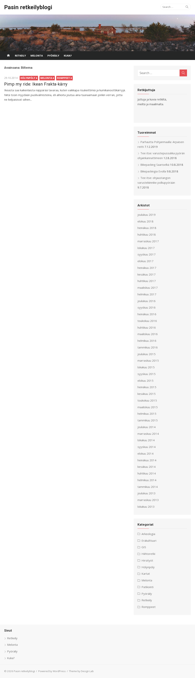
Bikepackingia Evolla (153, 171)
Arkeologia (148, 534)
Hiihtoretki (148, 554)
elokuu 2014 (145, 453)
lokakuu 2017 (146, 248)
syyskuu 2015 (146, 374)
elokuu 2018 (145, 221)
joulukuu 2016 (146, 301)
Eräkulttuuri (148, 540)
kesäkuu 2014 (146, 467)
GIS (143, 547)
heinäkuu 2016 (146, 314)
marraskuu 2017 (148, 241)
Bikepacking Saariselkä (154, 164)
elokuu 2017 (145, 261)
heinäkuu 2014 (146, 460)
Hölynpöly (28, 78)
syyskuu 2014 (146, 447)
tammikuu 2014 (147, 487)
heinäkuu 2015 (146, 387)
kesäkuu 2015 (146, 394)
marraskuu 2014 (148, 434)
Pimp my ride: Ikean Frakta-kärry (35, 84)
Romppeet (63, 78)
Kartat (145, 573)
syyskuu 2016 (146, 307)
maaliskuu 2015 (147, 407)
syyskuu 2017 (146, 254)
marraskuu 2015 (148, 360)
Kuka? (68, 55)
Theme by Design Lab (81, 671)
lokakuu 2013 (146, 506)
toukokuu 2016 (147, 321)
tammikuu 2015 (147, 420)
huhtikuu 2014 (146, 473)
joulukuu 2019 (146, 215)
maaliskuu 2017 (147, 287)
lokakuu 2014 (146, 440)
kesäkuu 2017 (146, 274)
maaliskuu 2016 (147, 334)
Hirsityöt (147, 560)
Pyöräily (53, 55)
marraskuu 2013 (148, 500)
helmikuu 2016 (146, 341)
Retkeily (20, 55)
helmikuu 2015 (146, 413)
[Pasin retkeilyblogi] (97, 33)
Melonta (36, 55)
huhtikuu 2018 (146, 234)
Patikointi (147, 587)
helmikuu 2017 (146, 294)
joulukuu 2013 (146, 493)
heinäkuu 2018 (146, 228)
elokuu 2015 (145, 380)
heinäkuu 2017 (146, 268)
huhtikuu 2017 (146, 281)
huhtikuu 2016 (146, 327)
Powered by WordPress (52, 671)
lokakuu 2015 (146, 367)
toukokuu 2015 (147, 400)
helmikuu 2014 (146, 480)
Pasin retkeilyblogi (28, 7)
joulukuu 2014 (146, 427)
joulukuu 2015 (146, 354)
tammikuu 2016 (147, 347)
